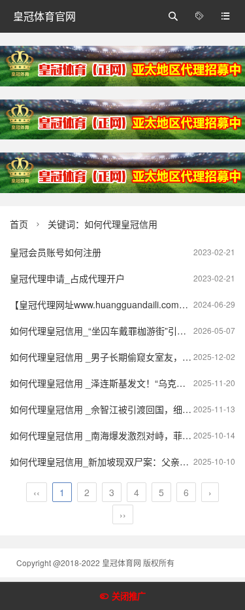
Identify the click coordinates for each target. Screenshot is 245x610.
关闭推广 (129, 596)
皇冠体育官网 (44, 16)
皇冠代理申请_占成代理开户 (67, 278)
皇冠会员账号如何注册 (55, 252)
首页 (19, 223)
